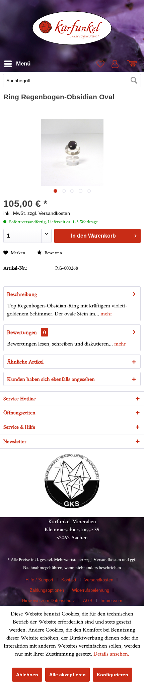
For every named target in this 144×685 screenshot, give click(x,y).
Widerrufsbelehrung (90, 590)
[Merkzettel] (99, 64)
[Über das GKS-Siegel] (72, 506)
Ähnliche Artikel (25, 361)
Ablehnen (27, 674)
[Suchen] (134, 80)
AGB (87, 600)
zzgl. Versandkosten (48, 213)
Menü (23, 63)
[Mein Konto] (116, 64)
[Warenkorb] (133, 64)
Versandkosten (107, 559)
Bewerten (53, 253)
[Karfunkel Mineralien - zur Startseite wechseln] (72, 28)
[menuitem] (72, 81)
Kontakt (68, 579)
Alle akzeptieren (67, 674)
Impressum (111, 600)
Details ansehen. (111, 653)
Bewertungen (22, 332)
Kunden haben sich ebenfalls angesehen (51, 379)
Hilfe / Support (39, 579)
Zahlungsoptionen (47, 590)
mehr (105, 313)
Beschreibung (22, 294)
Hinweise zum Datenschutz (48, 600)
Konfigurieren (112, 674)
